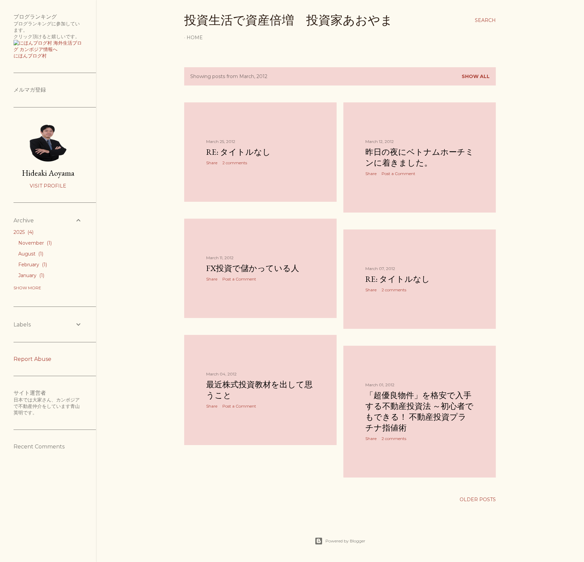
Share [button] (211, 162)
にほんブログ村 (30, 56)
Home (195, 37)
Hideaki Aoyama (48, 173)
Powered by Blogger (345, 540)
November (34, 243)
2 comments (234, 162)
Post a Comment (398, 173)
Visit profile (48, 186)
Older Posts (478, 499)
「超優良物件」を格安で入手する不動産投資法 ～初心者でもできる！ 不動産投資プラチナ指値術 (419, 411)
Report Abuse (32, 359)
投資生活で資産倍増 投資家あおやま (288, 20)
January (30, 275)
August (30, 254)
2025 (23, 232)
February (32, 265)
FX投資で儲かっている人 (252, 268)
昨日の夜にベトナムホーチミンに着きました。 (419, 157)
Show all (476, 76)
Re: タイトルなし (238, 152)
